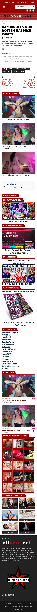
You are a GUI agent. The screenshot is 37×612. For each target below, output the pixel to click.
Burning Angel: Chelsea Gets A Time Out (8, 82)
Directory (18, 609)
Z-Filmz (5, 368)
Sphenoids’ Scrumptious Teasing (15, 175)
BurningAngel (8, 342)
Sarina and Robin (9, 363)
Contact (14, 606)
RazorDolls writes (7, 53)
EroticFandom (8, 344)
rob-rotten (7, 71)
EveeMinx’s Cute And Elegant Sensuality (19, 3)
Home (3, 22)
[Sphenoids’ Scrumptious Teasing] (18, 163)
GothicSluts (7, 351)
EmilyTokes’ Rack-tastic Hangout (16, 119)
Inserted (5, 356)
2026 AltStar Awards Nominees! (18, 262)
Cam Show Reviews (7, 398)
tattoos (15, 71)
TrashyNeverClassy (10, 366)
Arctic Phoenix (9, 402)
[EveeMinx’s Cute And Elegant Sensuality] (18, 134)
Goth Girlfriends (9, 349)
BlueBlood (6, 339)
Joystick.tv (6, 359)
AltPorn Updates (10, 22)
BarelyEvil (6, 337)
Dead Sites (28, 606)
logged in (16, 187)
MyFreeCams (7, 361)
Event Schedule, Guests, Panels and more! (18, 251)
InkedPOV (6, 354)
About (7, 606)
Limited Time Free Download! (18, 291)
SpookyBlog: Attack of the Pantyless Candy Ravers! (29, 83)
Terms (20, 606)
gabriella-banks (13, 68)
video (22, 71)
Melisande (9, 37)
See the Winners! (18, 221)
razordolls (25, 68)
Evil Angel (6, 347)
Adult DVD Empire (10, 332)
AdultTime (6, 334)
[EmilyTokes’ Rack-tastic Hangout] (18, 107)
